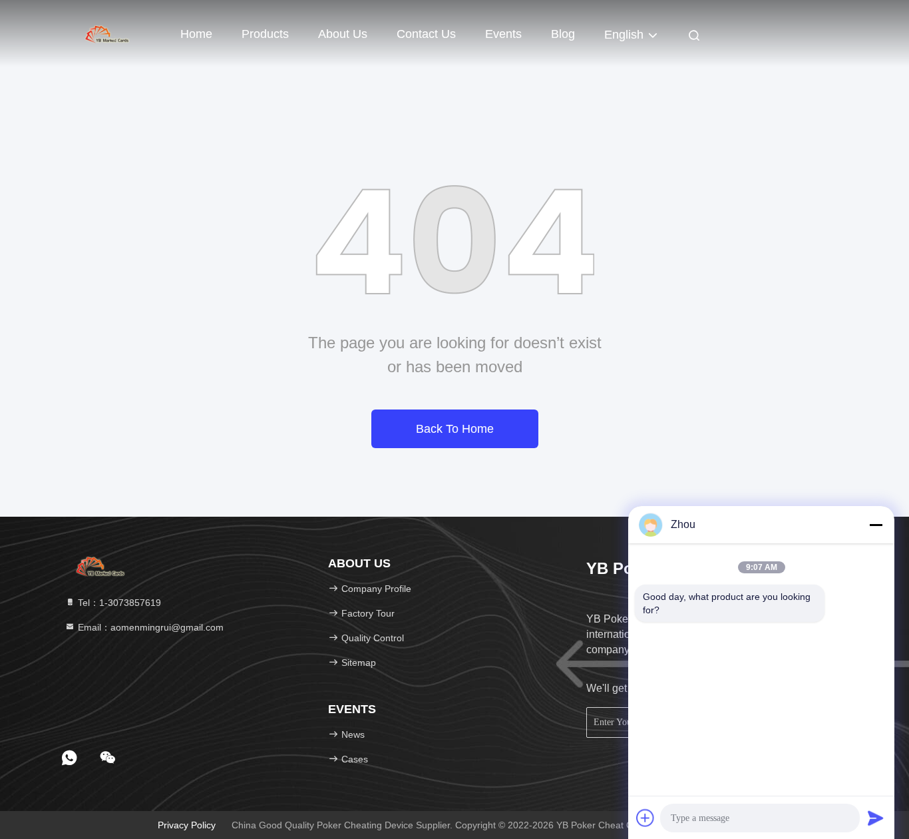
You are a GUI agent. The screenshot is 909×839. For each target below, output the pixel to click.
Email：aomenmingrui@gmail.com (149, 627)
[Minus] (876, 525)
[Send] (875, 817)
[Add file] (645, 817)
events (503, 34)
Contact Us (426, 34)
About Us (342, 34)
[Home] (108, 33)
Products (265, 34)
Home (196, 34)
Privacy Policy (187, 825)
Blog (563, 34)
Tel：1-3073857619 (118, 602)
